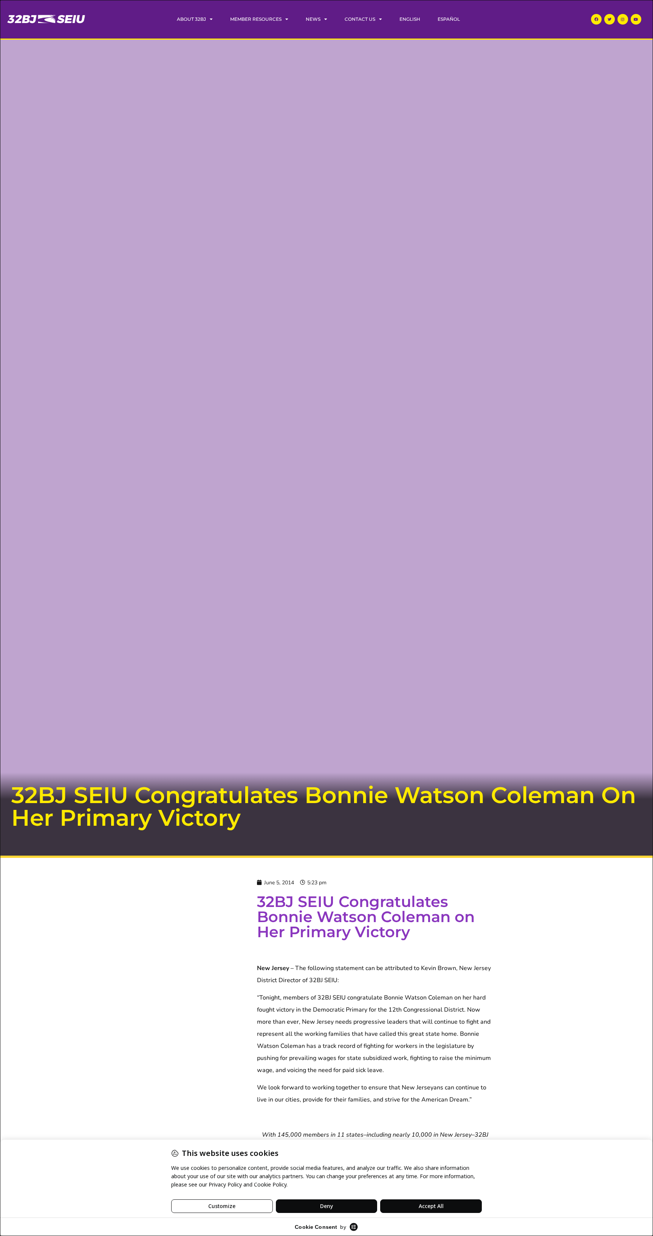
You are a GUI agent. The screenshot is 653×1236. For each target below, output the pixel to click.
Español (449, 19)
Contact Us (360, 19)
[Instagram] (622, 19)
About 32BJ (191, 19)
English (409, 19)
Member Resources (256, 19)
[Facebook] (596, 19)
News (313, 19)
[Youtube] (636, 19)
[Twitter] (609, 19)
